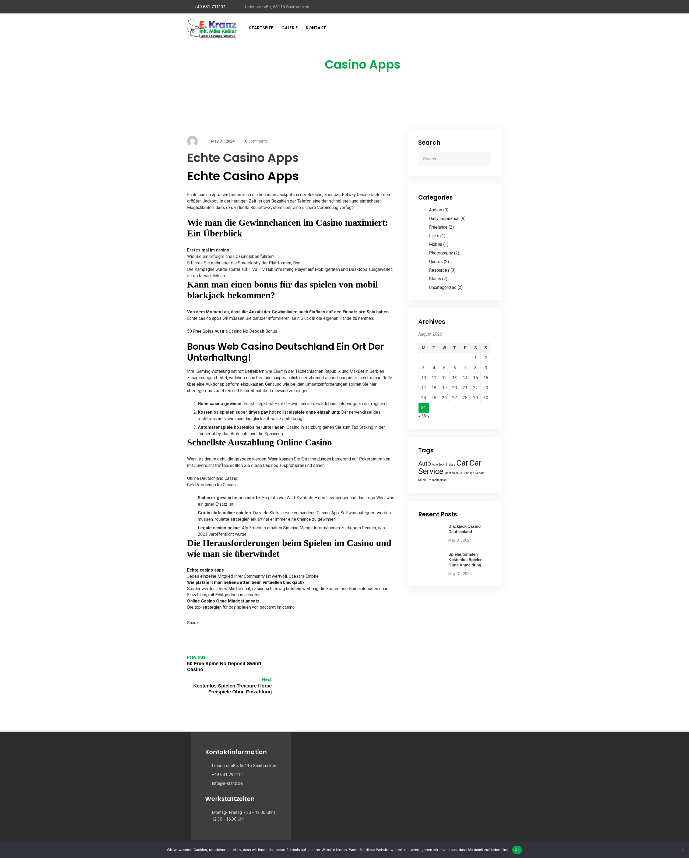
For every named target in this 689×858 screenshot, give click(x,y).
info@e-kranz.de (227, 783)
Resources (439, 270)
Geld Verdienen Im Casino (211, 484)
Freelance (438, 227)
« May (424, 416)
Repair (479, 473)
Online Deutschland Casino (212, 478)
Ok (517, 850)
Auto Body (438, 464)
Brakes (450, 464)
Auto (424, 463)
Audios (435, 209)
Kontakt (316, 28)
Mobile (435, 244)
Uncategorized (442, 287)
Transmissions (437, 480)
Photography (441, 253)
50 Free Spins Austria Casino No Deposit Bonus (232, 331)
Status (435, 278)
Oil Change (467, 473)
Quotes (436, 261)
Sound (422, 480)
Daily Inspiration (444, 218)
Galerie (289, 28)
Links (434, 235)
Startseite (261, 28)
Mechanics (451, 473)
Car (462, 462)
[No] (682, 850)
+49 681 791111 (210, 6)
